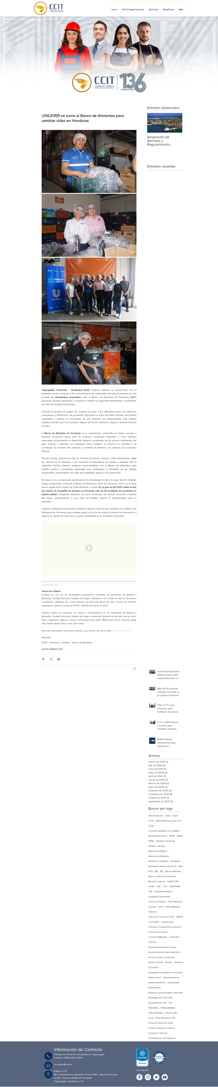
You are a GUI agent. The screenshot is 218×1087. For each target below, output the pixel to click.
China (160, 906)
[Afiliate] (113, 91)
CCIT (165, 886)
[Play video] (89, 548)
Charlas (152, 906)
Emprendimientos (157, 982)
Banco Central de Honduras (162, 876)
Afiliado (152, 846)
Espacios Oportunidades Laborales (165, 992)
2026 (151, 825)
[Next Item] (177, 122)
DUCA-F (152, 942)
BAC (181, 866)
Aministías (175, 861)
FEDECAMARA (168, 1008)
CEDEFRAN (174, 886)
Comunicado (167, 922)
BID (156, 871)
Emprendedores (171, 977)
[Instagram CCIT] (148, 1077)
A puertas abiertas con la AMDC (164, 831)
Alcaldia (161, 846)
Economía (153, 967)
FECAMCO (153, 1008)
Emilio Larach (154, 977)
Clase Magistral (172, 906)
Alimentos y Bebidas (158, 861)
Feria (150, 1018)
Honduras (54, 642)
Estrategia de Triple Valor (160, 997)
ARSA (151, 841)
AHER (172, 835)
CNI (150, 891)
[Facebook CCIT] (139, 1077)
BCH (150, 871)
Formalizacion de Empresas (162, 1038)
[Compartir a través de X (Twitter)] (51, 659)
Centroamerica (175, 901)
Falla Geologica (155, 1012)
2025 (44, 642)
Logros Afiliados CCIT (52, 648)
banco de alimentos (82, 642)
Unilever (66, 642)
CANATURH (173, 881)
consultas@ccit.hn (63, 1064)
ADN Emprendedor (157, 835)
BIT (161, 871)
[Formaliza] (110, 91)
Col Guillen (153, 922)
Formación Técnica (157, 1033)
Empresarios (154, 987)
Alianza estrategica (157, 851)
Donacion (178, 962)
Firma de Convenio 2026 (160, 1023)
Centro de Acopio (157, 901)
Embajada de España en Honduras (165, 972)
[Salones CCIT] (107, 91)
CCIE (158, 886)
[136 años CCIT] (104, 91)
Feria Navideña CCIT (165, 1018)
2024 (175, 815)
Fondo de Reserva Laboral (161, 1028)
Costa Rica (174, 937)
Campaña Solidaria (163, 891)
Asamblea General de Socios (162, 866)
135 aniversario (155, 815)
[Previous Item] (152, 122)
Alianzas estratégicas (158, 856)
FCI (170, 1002)
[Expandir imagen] (89, 161)
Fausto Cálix (171, 1012)
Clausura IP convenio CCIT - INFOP (165, 916)
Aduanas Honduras (165, 841)
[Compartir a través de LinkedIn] (58, 659)
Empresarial (173, 982)
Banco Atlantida (173, 871)
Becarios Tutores (156, 881)
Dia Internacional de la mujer (162, 947)
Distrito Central (155, 962)
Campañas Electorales (159, 896)
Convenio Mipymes (157, 937)
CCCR (151, 886)
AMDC (180, 835)
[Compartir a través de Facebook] (43, 659)
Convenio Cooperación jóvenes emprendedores (166, 927)
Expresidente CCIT (157, 1002)
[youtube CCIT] (165, 1077)
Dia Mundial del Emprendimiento (164, 952)
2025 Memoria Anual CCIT (168, 820)
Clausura (152, 911)
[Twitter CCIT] (156, 1077)
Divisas (168, 962)
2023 (167, 815)
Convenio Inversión (158, 932)
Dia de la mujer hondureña (161, 957)
